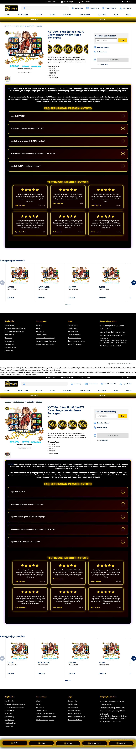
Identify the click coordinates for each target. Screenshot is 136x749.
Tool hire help (9, 350)
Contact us (40, 331)
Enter (123, 40)
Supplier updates (10, 347)
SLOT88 (52, 14)
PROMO (16, 743)
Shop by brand (9, 344)
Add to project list (113, 60)
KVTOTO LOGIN (23, 14)
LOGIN (116, 14)
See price (10, 298)
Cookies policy (72, 328)
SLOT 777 (39, 14)
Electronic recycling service (45, 344)
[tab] (66, 680)
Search (23, 8)
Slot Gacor (104, 64)
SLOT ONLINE (67, 14)
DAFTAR (128, 14)
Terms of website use (75, 344)
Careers (38, 328)
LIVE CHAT (122, 743)
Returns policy (9, 341)
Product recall (9, 335)
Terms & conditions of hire (76, 341)
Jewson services (41, 335)
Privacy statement (74, 335)
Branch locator (9, 325)
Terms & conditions (74, 338)
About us (39, 325)
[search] (45, 8)
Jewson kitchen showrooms (45, 338)
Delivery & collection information (15, 328)
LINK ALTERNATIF (95, 743)
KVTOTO (7, 14)
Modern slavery (73, 331)
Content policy (73, 325)
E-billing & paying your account (14, 331)
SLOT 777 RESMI (85, 14)
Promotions (8, 338)
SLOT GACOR (102, 14)
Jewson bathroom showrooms (46, 341)
